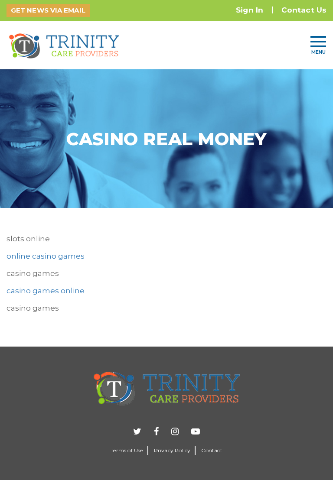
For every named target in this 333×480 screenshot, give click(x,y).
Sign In (249, 10)
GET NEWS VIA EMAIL (48, 10)
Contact (211, 450)
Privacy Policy (172, 450)
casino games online (46, 290)
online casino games (46, 256)
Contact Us (303, 10)
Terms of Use (127, 450)
